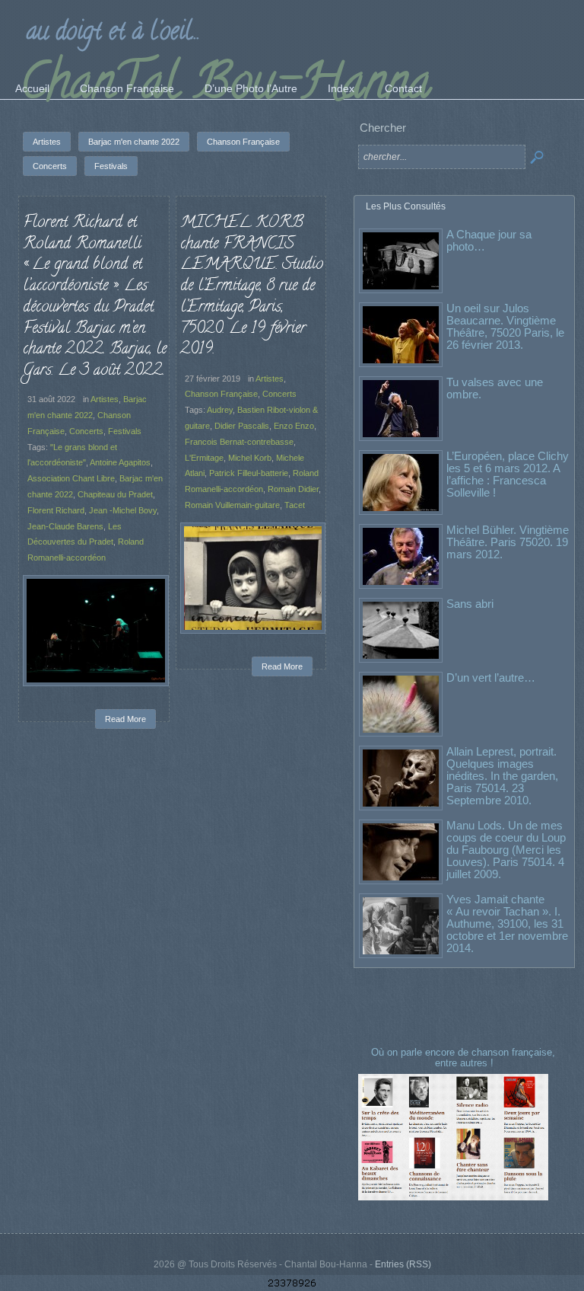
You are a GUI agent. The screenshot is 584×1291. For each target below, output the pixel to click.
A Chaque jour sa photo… (489, 240)
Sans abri (470, 603)
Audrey (220, 409)
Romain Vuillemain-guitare (232, 505)
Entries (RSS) (403, 1264)
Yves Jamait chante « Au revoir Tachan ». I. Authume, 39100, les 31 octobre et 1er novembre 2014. (507, 923)
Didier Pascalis (241, 425)
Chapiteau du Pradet (115, 494)
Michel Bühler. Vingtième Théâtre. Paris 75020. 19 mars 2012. (507, 542)
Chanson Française (221, 393)
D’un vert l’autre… (490, 677)
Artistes (104, 399)
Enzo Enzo (294, 425)
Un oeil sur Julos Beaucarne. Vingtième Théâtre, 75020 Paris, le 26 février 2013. (505, 326)
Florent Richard (55, 510)
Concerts (86, 431)
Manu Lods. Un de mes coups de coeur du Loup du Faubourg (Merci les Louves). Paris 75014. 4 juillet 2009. (506, 849)
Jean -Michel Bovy (123, 510)
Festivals (124, 431)
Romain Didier (293, 489)
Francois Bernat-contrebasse (239, 441)
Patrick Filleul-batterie (248, 473)
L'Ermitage (204, 457)
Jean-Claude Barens (65, 526)
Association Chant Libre (71, 478)
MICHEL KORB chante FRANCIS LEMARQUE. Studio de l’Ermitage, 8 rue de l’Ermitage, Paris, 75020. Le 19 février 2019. (251, 286)
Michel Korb (249, 457)
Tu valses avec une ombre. (494, 388)
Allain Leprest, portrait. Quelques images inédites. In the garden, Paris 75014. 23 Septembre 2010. (502, 776)
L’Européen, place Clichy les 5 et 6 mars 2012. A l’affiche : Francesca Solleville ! (507, 474)
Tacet (294, 505)
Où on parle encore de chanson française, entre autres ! (464, 1058)
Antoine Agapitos (120, 462)
